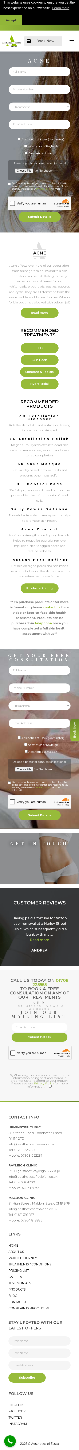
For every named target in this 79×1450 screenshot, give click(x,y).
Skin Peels (40, 360)
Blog (12, 1296)
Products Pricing (39, 588)
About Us (16, 1252)
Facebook (17, 1411)
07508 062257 (31, 1155)
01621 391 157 (24, 1215)
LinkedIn (16, 1405)
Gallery (15, 1277)
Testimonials (19, 1283)
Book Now (45, 41)
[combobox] (39, 107)
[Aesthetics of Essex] (11, 41)
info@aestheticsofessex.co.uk (31, 1144)
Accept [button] (11, 20)
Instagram (17, 1424)
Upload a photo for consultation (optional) (39, 163)
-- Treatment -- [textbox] (22, 107)
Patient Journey (22, 1258)
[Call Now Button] (10, 1441)
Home (13, 1245)
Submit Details (39, 216)
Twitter (15, 1417)
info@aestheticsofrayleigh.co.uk (33, 1177)
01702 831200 (24, 1182)
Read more (39, 313)
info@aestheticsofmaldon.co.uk (33, 1209)
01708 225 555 (25, 1150)
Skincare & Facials (39, 372)
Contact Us (18, 1302)
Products (17, 1289)
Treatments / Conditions (29, 1264)
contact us (51, 607)
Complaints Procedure (29, 1308)
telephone (43, 623)
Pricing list (18, 1271)
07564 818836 (31, 1220)
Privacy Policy (43, 188)
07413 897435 (31, 1188)
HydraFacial (39, 384)
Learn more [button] (60, 8)
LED (39, 348)
